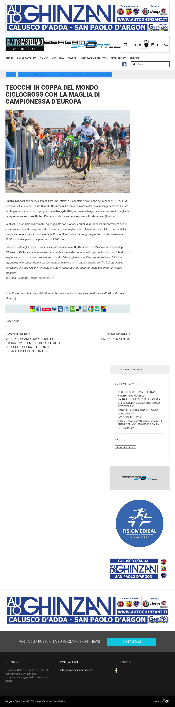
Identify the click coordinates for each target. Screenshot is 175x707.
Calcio (44, 58)
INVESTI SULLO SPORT (130, 417)
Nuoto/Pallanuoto (94, 58)
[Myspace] (60, 309)
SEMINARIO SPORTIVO (114, 336)
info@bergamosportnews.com (76, 670)
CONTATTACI (132, 641)
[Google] (91, 309)
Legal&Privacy (43, 701)
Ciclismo (58, 58)
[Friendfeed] (66, 309)
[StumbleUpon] (97, 309)
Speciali (135, 58)
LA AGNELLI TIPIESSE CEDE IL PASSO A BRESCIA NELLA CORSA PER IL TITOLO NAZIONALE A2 (139, 403)
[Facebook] (39, 309)
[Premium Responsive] (103, 309)
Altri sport (118, 58)
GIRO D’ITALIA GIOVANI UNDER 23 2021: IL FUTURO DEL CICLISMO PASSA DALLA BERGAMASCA (140, 424)
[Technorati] (72, 309)
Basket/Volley (26, 58)
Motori (72, 58)
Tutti (9, 58)
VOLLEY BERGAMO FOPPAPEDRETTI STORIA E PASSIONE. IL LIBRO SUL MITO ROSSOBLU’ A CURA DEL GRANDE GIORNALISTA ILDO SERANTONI (32, 342)
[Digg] (85, 309)
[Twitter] (54, 309)
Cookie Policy (58, 701)
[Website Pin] (32, 309)
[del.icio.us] (78, 309)
